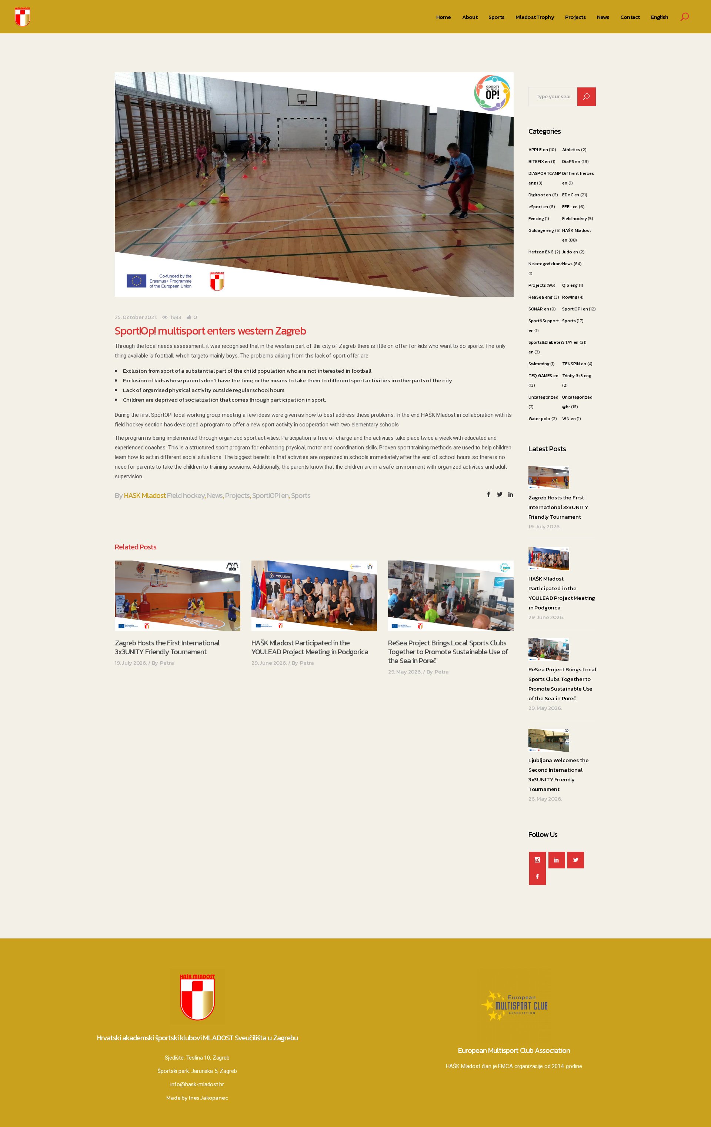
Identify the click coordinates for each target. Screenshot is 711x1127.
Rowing (569, 297)
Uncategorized (543, 397)
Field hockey (185, 495)
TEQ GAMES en (543, 375)
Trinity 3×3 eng (576, 375)
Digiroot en (539, 195)
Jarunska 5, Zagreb (214, 1071)
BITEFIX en (539, 161)
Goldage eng (541, 230)
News (215, 495)
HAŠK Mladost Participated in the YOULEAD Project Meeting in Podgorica (309, 647)
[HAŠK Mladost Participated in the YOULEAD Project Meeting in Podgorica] (314, 596)
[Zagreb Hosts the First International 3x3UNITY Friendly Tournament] (177, 596)
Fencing (536, 218)
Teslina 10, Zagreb (208, 1057)
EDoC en (570, 195)
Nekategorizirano (546, 263)
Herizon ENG (541, 252)
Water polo (539, 418)
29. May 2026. (405, 671)
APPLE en (538, 149)
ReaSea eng (540, 297)
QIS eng (570, 285)
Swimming (539, 363)
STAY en (570, 342)
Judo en (570, 252)
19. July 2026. (131, 662)
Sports (300, 495)
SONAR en (538, 309)
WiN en (568, 418)
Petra (167, 662)
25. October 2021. (136, 317)
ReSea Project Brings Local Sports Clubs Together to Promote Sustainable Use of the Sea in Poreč (448, 651)
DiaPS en (571, 161)
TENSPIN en (574, 363)
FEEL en (570, 206)
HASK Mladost (145, 495)
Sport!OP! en (270, 495)
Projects (237, 495)
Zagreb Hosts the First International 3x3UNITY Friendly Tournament (167, 647)
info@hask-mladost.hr (197, 1084)
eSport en (538, 206)
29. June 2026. (269, 662)
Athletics (571, 149)
